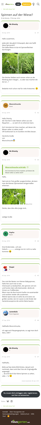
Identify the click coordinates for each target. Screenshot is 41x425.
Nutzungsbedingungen (11, 414)
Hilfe (32, 414)
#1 (38, 33)
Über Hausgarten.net (17, 412)
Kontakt (5, 412)
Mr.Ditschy (6, 18)
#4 (38, 241)
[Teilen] (35, 33)
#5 (38, 275)
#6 (38, 320)
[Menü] (2, 4)
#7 (38, 357)
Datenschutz (24, 414)
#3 (38, 160)
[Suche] (38, 4)
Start (4, 416)
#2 (38, 113)
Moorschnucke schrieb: (15, 167)
